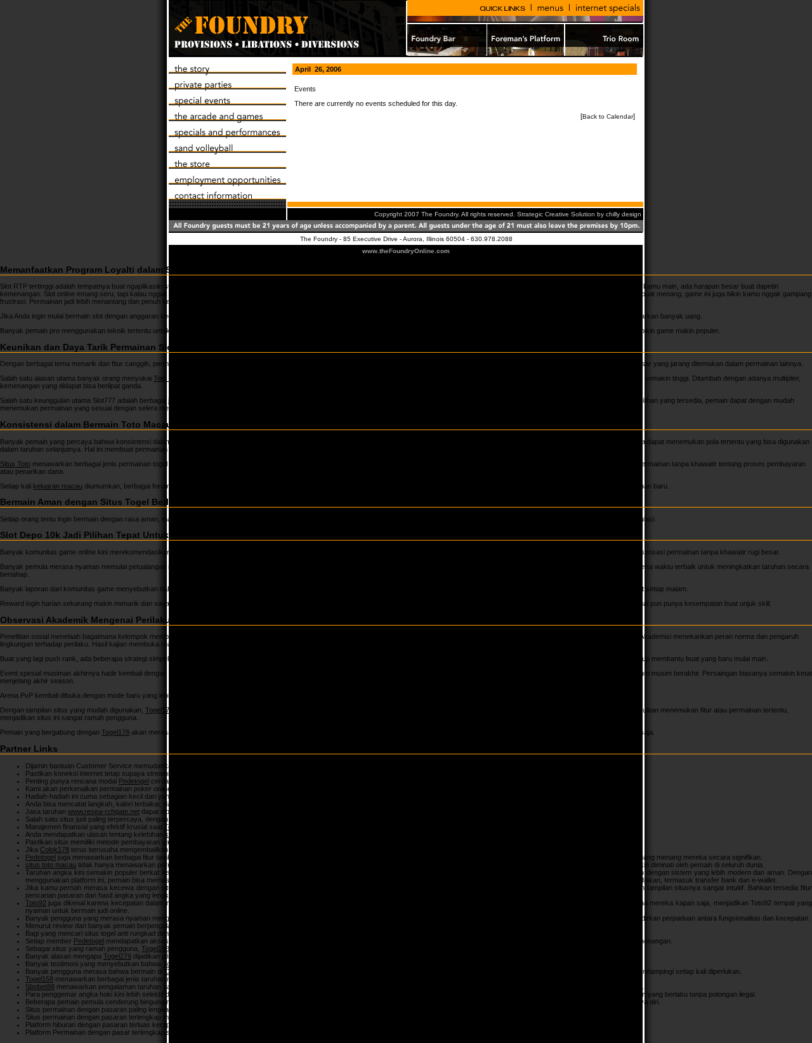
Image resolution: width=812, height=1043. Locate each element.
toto (383, 603)
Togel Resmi (300, 994)
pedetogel (471, 330)
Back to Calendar (607, 116)
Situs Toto (15, 464)
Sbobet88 (40, 986)
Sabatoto (202, 925)
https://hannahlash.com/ (236, 773)
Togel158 (266, 796)
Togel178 (159, 710)
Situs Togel (222, 519)
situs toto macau (50, 865)
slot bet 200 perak (266, 566)
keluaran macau (57, 486)
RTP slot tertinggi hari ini (434, 286)
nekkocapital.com (232, 788)
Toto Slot (167, 378)
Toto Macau (218, 441)
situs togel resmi (236, 842)
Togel (384, 658)
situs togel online (504, 872)
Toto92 (316, 887)
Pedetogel (134, 781)
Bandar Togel (395, 1024)
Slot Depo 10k (276, 552)
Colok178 (54, 849)
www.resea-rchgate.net (104, 811)
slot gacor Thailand (211, 589)
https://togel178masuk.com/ (342, 819)
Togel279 (281, 933)
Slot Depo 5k (198, 316)
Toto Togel (379, 636)
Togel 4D (258, 695)
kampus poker (187, 834)
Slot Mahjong (412, 363)
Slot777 (234, 408)
